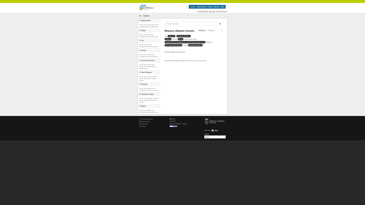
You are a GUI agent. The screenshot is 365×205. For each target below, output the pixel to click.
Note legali (144, 124)
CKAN (214, 130)
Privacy (143, 126)
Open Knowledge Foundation (178, 124)
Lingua (206, 134)
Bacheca (216, 7)
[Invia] (220, 23)
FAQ (222, 7)
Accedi (223, 1)
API (191, 60)
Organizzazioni (201, 7)
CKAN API (173, 121)
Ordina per (202, 30)
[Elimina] (174, 36)
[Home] (140, 15)
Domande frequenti (147, 119)
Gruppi (210, 7)
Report (173, 119)
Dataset (193, 7)
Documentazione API (200, 60)
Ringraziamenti (145, 121)
